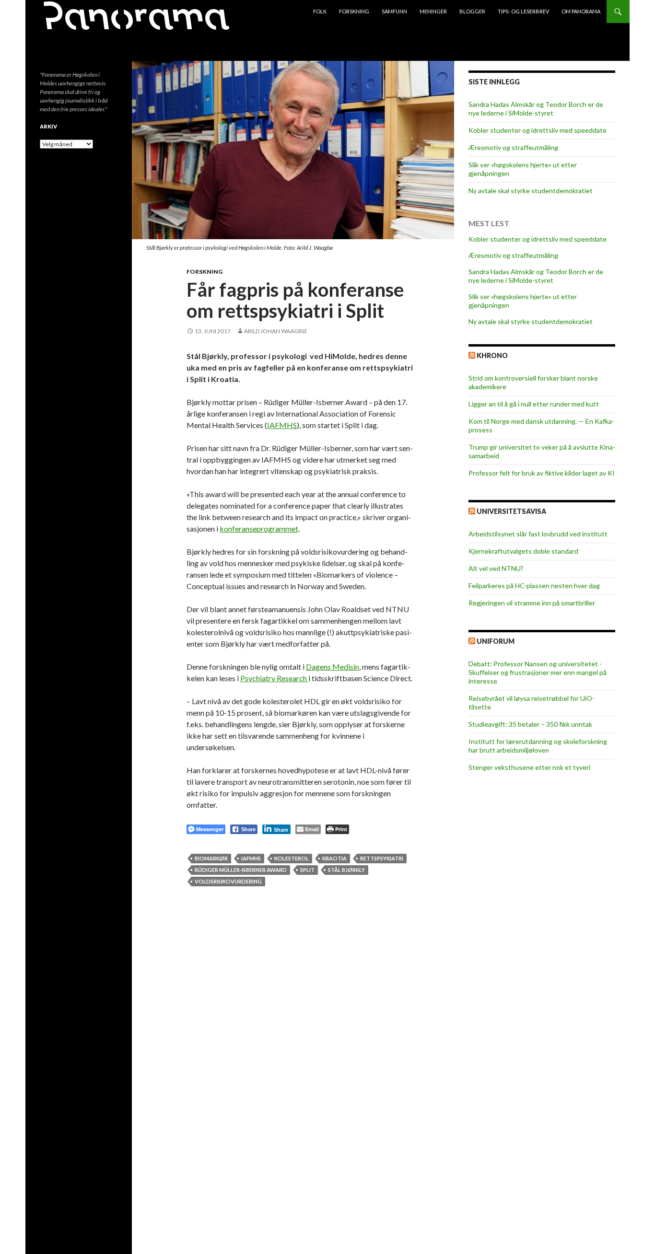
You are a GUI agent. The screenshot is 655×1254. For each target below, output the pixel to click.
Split (307, 870)
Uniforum (496, 641)
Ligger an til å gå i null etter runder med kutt (533, 404)
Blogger (472, 11)
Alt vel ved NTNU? (496, 568)
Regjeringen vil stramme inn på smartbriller (531, 603)
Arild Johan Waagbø (275, 331)
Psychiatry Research (274, 678)
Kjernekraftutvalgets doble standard (523, 551)
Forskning (354, 11)
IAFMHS (282, 425)
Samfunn (394, 11)
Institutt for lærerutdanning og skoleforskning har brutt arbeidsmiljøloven (537, 745)
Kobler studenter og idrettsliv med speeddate (537, 130)
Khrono (492, 355)
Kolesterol (291, 858)
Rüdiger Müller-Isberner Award (241, 870)
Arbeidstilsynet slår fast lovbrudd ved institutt (538, 534)
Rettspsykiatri (381, 858)
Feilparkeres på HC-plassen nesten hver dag (534, 585)
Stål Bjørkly (346, 870)
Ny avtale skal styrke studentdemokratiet (530, 190)
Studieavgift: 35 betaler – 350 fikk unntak (530, 724)
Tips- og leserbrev (523, 11)
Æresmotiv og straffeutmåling (513, 147)
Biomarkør (211, 858)
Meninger (433, 11)
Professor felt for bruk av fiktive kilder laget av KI (541, 473)
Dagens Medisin (332, 666)
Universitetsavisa (511, 511)
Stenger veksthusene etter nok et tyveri (529, 767)
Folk (320, 11)
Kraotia (334, 858)
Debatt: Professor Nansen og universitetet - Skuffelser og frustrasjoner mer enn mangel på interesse (537, 672)
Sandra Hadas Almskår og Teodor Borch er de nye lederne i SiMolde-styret (535, 108)
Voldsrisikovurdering (228, 881)
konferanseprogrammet (259, 528)
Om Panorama (580, 11)
